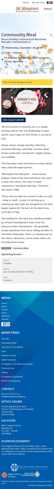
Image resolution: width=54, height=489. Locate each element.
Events (4, 309)
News (4, 313)
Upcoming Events (11, 254)
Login (3, 483)
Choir (3, 351)
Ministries (5, 316)
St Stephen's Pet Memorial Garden (17, 364)
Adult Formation (8, 360)
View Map (6, 433)
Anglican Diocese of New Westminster (30, 466)
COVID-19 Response (10, 381)
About (4, 306)
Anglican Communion (31, 474)
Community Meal (20, 248)
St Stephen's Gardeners (12, 376)
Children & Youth (8, 355)
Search (26, 2)
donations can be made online (30, 238)
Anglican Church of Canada (11, 474)
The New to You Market (12, 347)
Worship (5, 338)
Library (4, 372)
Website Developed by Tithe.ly (40, 485)
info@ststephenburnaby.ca (13, 396)
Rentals (5, 319)
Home (4, 303)
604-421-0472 (38, 2)
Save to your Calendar (13, 120)
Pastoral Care (7, 368)
